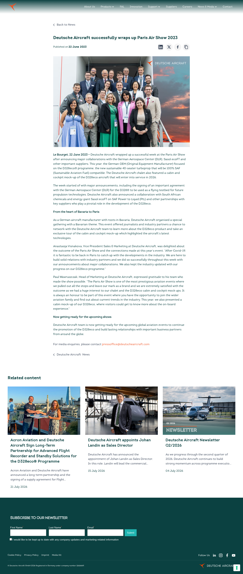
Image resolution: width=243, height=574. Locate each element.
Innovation (136, 7)
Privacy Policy (31, 555)
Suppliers (171, 7)
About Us (89, 7)
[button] (107, 7)
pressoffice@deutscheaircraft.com (125, 344)
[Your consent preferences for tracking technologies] (236, 567)
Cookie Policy (14, 555)
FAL (122, 7)
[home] (12, 7)
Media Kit (56, 555)
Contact (228, 7)
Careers (187, 7)
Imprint (45, 555)
